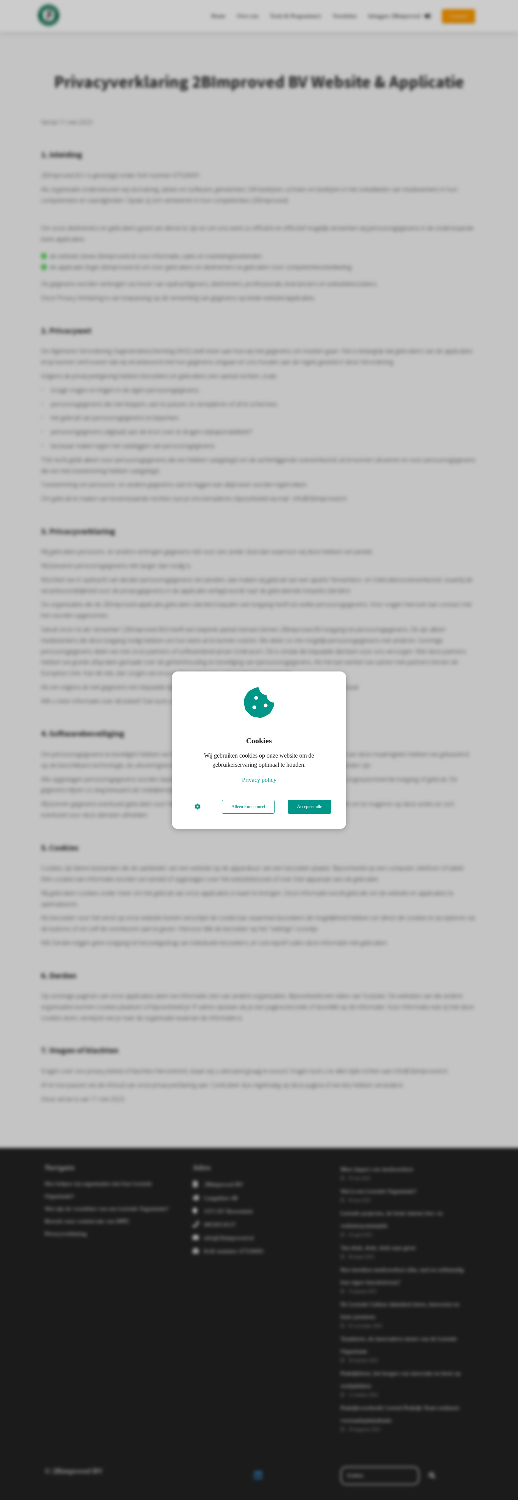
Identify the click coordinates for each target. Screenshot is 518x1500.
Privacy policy (259, 780)
